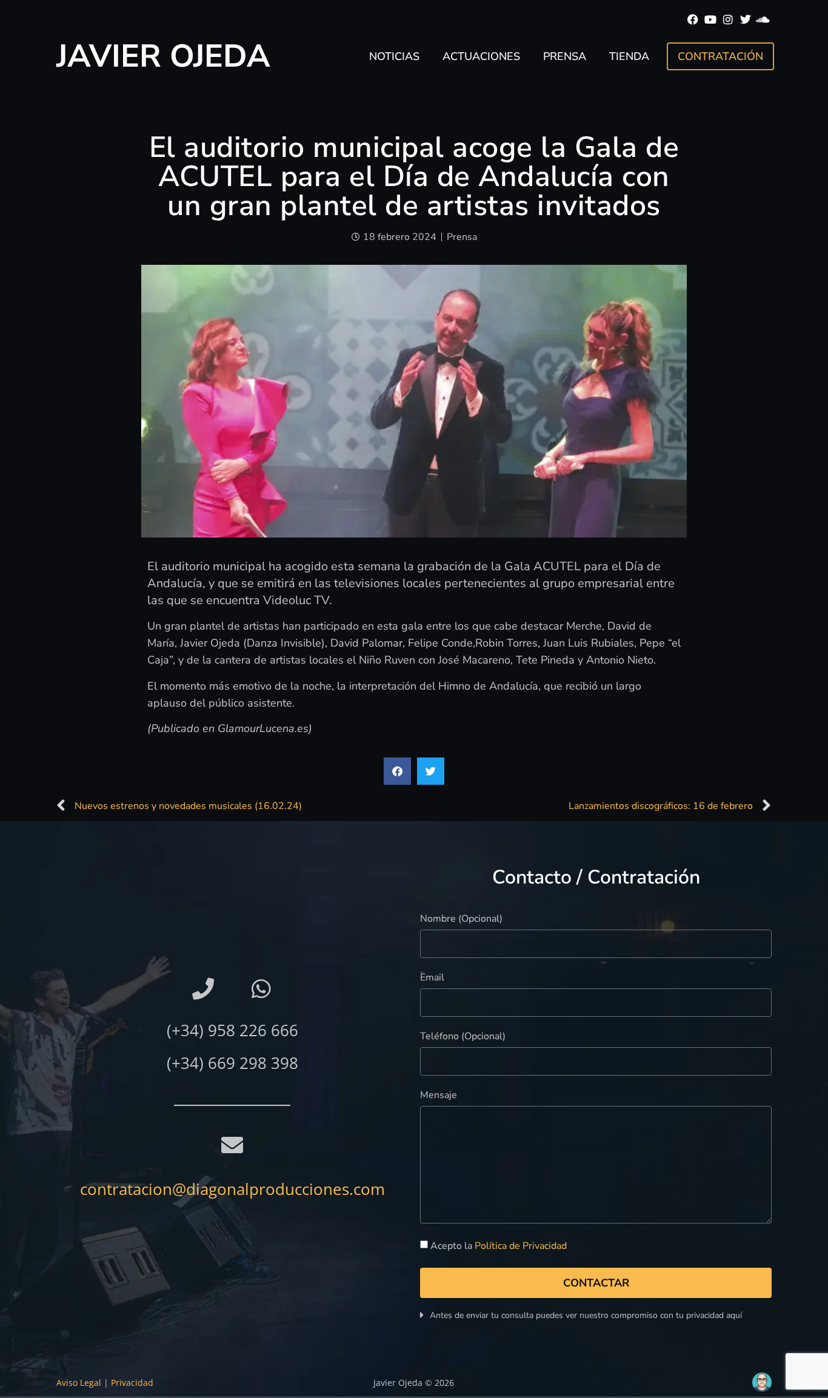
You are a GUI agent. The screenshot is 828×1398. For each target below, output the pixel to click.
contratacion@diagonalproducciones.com (232, 1189)
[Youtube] (710, 19)
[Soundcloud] (763, 19)
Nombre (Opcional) (461, 919)
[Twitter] (745, 19)
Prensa (564, 56)
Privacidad (132, 1382)
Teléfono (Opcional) (463, 1037)
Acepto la (498, 1246)
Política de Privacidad (521, 1246)
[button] (397, 771)
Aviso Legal (78, 1382)
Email (432, 978)
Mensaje (438, 1096)
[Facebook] (693, 19)
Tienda (629, 56)
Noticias (394, 56)
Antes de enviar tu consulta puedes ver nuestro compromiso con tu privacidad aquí (586, 1315)
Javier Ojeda (163, 56)
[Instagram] (728, 19)
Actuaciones (481, 56)
